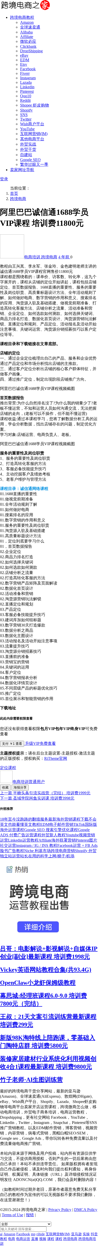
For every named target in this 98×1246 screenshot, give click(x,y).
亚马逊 (76, 1234)
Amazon (27, 22)
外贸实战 (28, 144)
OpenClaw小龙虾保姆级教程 (38, 982)
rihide (40, 1234)
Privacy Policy (59, 1209)
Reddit (25, 100)
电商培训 (32, 257)
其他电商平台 (32, 139)
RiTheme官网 (55, 758)
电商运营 (23, 1239)
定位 (4, 768)
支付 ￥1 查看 (12, 744)
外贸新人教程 (53, 835)
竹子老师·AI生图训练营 (31, 1079)
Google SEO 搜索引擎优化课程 (51, 830)
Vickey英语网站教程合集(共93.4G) (45, 969)
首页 (14, 193)
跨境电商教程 (22, 17)
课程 (12, 768)
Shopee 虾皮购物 (34, 105)
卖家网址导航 (22, 170)
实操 (86, 1234)
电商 (11, 1239)
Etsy (23, 64)
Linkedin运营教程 (23, 840)
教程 (3, 1239)
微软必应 (28, 41)
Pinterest (27, 91)
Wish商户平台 (32, 124)
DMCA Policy (85, 1209)
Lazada (26, 82)
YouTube (27, 129)
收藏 (5, 787)
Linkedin (27, 87)
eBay (24, 55)
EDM (24, 60)
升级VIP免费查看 (40, 743)
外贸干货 (28, 149)
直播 (34, 1239)
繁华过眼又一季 (34, 164)
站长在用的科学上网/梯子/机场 (47, 856)
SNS (24, 115)
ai (1, 1234)
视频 (42, 1239)
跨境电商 (18, 199)
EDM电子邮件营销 (56, 824)
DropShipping (31, 51)
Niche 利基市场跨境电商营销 (49, 851)
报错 (30, 1215)
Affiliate (26, 37)
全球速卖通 (30, 27)
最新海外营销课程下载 (68, 819)
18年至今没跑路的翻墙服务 (24, 819)
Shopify (26, 110)
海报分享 (20, 787)
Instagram (28, 78)
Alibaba (26, 32)
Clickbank (28, 46)
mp (33, 1234)
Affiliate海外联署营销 (57, 840)
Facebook (28, 69)
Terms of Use (12, 1215)
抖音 (94, 1234)
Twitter (25, 119)
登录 (4, 179)
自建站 (26, 155)
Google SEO (30, 160)
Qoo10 (25, 96)
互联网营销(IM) (33, 134)
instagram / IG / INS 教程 (36, 845)
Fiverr (25, 73)
